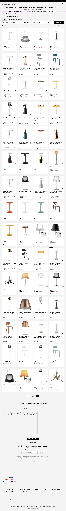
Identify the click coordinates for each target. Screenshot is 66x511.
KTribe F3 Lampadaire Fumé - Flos (9, 117)
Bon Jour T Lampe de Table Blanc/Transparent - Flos (8, 192)
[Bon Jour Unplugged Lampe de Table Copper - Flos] (25, 64)
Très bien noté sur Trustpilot (10, 0)
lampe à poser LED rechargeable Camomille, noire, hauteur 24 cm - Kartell (25, 118)
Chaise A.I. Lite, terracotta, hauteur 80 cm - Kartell (8, 337)
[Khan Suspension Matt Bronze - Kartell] (56, 380)
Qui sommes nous (40, 491)
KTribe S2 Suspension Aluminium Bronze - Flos (25, 313)
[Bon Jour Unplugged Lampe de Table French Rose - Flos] (56, 332)
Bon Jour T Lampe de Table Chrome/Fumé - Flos (39, 94)
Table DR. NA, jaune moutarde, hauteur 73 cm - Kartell (9, 239)
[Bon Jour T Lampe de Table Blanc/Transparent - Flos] (9, 187)
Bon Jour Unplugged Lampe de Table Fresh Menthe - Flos (40, 337)
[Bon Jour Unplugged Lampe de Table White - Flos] (9, 39)
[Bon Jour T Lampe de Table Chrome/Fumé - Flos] (40, 88)
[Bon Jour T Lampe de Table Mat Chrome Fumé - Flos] (25, 234)
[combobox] (34, 4)
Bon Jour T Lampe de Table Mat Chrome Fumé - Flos (25, 239)
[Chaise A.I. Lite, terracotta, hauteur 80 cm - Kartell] (9, 332)
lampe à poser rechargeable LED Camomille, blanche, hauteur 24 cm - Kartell (40, 192)
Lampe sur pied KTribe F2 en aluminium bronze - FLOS (8, 313)
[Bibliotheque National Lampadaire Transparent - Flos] (9, 88)
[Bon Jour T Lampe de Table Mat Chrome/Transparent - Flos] (25, 88)
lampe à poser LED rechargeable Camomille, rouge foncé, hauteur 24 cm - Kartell (9, 167)
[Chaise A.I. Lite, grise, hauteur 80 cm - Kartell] (40, 64)
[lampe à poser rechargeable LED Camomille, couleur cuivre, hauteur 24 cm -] (56, 137)
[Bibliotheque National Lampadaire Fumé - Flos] (40, 355)
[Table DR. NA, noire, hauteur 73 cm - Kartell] (25, 162)
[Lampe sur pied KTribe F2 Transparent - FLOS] (9, 355)
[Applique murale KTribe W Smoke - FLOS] (56, 234)
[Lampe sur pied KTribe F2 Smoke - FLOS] (40, 380)
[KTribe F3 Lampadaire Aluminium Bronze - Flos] (9, 259)
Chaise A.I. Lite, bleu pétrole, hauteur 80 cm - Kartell (55, 69)
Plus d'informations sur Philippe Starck (15, 19)
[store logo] (8, 4)
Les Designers (11, 13)
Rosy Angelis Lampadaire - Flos (40, 312)
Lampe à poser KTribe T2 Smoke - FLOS (25, 192)
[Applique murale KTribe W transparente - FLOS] (40, 234)
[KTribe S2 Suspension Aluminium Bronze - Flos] (25, 308)
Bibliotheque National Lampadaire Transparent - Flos (9, 94)
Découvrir (44, 11)
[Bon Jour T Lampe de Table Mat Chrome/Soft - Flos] (56, 88)
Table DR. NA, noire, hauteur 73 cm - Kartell (25, 167)
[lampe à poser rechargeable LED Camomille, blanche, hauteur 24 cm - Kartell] (40, 187)
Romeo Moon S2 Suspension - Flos (24, 44)
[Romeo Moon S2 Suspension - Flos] (25, 39)
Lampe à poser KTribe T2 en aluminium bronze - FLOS (24, 337)
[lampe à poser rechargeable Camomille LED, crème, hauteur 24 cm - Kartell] (40, 162)
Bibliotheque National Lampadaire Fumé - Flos (40, 361)
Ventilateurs (32, 7)
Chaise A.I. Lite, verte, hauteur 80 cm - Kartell (56, 361)
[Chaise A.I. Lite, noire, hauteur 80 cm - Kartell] (25, 259)
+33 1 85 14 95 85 (41, 506)
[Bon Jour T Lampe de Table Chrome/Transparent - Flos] (9, 64)
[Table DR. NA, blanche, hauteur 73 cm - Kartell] (25, 210)
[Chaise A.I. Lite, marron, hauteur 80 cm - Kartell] (56, 210)
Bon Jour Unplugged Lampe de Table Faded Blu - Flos (56, 264)
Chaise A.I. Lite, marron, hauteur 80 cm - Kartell (56, 216)
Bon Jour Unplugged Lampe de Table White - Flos (9, 44)
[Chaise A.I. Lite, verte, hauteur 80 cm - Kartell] (56, 355)
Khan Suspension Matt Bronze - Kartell (56, 385)
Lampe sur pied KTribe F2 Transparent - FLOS (8, 361)
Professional (39, 9)
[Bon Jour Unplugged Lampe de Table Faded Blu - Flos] (56, 259)
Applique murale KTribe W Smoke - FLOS (56, 239)
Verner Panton (10, 500)
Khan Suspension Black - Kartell (9, 288)
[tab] (5, 22)
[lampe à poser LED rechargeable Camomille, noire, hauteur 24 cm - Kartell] (25, 113)
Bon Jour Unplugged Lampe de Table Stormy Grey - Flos (56, 313)
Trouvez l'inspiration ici (32, 438)
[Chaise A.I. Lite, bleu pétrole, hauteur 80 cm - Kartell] (56, 64)
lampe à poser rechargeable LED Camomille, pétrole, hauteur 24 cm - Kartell (25, 143)
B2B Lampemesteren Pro (56, 493)
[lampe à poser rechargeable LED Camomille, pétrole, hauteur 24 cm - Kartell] (25, 137)
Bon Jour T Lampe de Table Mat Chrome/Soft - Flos (56, 94)
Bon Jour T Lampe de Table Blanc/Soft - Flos (39, 264)
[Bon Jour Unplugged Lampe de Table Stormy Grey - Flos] (56, 308)
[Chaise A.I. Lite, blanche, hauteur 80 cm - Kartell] (25, 355)
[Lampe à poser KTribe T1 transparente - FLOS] (40, 283)
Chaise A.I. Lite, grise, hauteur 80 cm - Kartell (40, 69)
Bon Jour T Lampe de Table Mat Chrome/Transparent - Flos (25, 94)
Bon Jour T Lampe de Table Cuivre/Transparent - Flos (8, 143)
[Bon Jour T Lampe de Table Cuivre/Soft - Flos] (56, 113)
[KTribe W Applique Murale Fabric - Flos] (25, 380)
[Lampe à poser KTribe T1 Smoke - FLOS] (56, 283)
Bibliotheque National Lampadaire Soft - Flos (56, 167)
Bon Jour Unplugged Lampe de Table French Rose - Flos (56, 337)
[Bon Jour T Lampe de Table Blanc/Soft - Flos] (40, 259)
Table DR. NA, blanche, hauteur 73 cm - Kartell (25, 216)
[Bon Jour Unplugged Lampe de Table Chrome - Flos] (56, 39)
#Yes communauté (56, 491)
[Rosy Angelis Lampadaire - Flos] (40, 308)
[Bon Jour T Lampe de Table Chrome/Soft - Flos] (40, 113)
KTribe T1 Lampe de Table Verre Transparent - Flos (56, 192)
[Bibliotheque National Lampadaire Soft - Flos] (56, 162)
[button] (15, 41)
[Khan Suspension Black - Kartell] (9, 283)
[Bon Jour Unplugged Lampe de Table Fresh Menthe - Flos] (40, 332)
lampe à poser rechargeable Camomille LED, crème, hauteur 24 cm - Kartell (40, 167)
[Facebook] (6, 491)
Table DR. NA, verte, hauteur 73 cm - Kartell (40, 216)
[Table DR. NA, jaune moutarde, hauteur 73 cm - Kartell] (9, 234)
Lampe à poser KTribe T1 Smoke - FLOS (56, 288)
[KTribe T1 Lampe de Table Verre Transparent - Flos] (56, 187)
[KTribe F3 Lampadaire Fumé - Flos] (9, 113)
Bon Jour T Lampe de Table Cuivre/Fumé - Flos (39, 143)
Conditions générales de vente (41, 492)
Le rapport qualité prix (10, 501)
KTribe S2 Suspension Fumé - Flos (9, 384)
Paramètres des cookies (56, 492)
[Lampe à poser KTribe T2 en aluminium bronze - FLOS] (25, 332)
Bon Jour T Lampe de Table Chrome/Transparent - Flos (8, 69)
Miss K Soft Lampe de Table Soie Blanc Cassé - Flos (25, 288)
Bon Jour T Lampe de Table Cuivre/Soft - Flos (55, 118)
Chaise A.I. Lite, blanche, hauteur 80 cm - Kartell (25, 361)
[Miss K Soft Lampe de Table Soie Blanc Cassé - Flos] (25, 283)
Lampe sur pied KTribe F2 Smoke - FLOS (40, 385)
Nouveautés (26, 9)
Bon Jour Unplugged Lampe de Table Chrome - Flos (56, 44)
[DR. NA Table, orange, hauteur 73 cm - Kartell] (9, 210)
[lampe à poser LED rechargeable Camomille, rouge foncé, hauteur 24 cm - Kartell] (9, 162)
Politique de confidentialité (38, 461)
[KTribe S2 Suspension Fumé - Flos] (9, 380)
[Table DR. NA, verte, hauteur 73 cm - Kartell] (40, 210)
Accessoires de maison (10, 502)
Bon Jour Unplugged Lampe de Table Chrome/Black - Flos (40, 44)
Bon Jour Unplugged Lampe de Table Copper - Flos (24, 69)
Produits (4, 19)
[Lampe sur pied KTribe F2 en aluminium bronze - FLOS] (9, 308)
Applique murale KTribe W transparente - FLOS (39, 239)
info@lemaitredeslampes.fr (51, 506)
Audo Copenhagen (9, 499)
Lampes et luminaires (5, 13)
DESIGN (52, 11)
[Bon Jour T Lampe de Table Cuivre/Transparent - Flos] (9, 137)
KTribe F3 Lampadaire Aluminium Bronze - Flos (9, 264)
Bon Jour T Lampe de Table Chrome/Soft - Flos (39, 118)
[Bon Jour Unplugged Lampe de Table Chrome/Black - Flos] (40, 39)
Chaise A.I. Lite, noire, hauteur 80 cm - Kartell (25, 264)
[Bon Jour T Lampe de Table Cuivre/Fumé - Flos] (40, 137)
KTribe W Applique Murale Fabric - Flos (25, 385)
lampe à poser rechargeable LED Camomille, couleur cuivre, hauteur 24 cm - (56, 143)
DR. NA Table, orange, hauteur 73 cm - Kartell (9, 216)
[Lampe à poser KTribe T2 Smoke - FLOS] (25, 187)
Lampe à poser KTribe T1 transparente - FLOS (39, 288)
